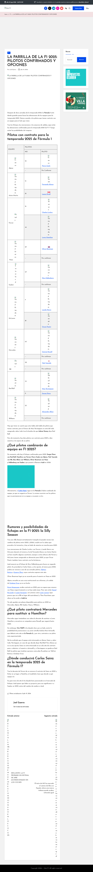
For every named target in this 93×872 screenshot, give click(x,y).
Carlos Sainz (22, 491)
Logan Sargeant (21, 593)
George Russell (47, 352)
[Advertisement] (46, 30)
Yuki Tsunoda (46, 363)
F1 (9, 52)
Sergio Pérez (46, 393)
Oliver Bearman (47, 249)
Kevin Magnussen (13, 587)
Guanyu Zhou (18, 572)
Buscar (68, 51)
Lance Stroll (46, 194)
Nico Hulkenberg (48, 278)
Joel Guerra (19, 703)
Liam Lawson (44, 593)
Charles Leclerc (47, 212)
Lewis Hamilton (47, 237)
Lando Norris (46, 310)
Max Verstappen (47, 389)
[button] (78, 8)
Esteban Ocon (14, 583)
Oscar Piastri (46, 327)
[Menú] (87, 8)
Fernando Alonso (47, 184)
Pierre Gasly (46, 166)
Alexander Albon (47, 412)
